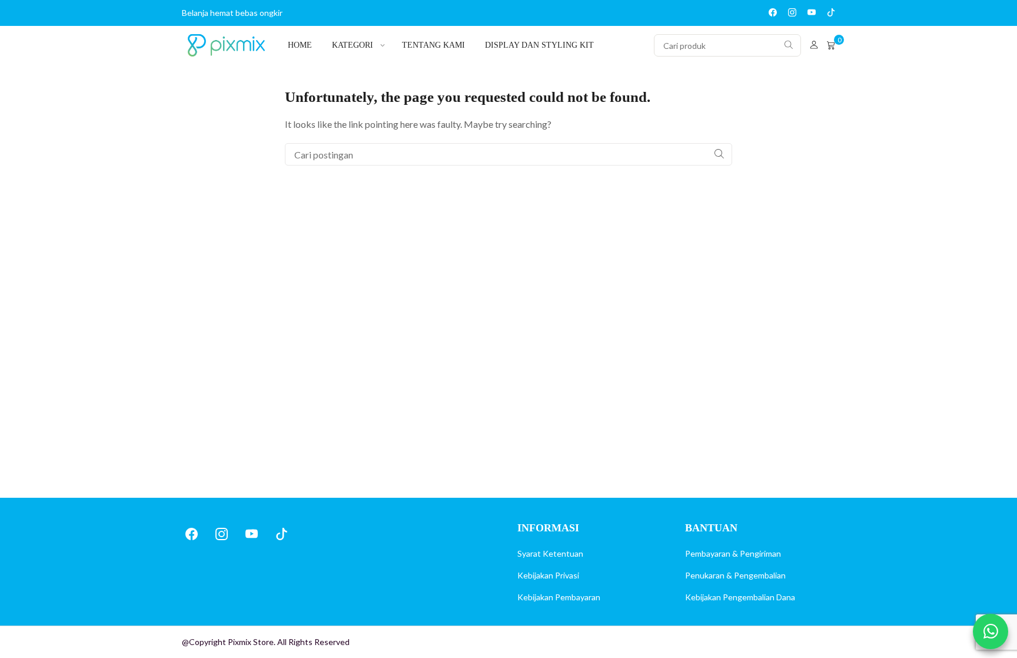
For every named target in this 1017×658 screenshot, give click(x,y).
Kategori (352, 45)
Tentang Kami (433, 45)
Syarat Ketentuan (550, 553)
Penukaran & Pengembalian (735, 575)
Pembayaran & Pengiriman (733, 553)
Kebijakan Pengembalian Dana (740, 597)
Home (300, 45)
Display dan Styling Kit (539, 45)
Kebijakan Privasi (548, 575)
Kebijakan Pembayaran (558, 597)
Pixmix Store (251, 642)
